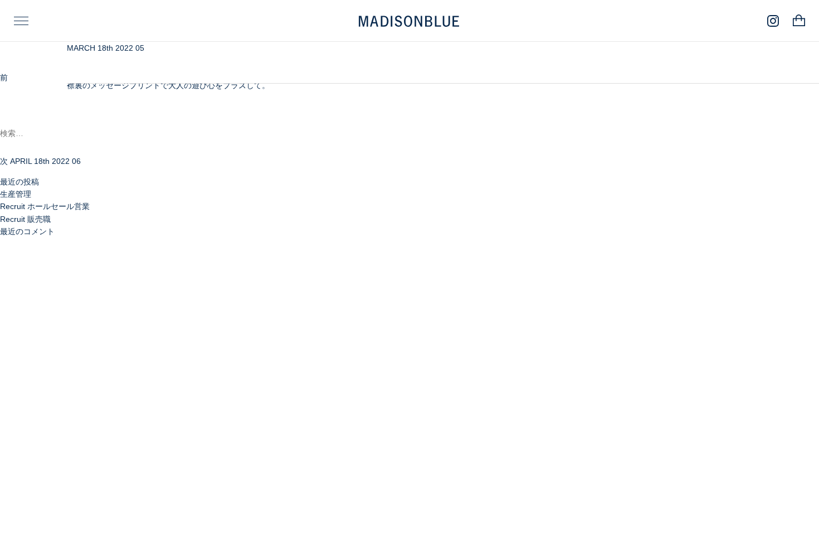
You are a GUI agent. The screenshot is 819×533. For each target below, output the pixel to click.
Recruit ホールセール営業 (45, 206)
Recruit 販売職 (25, 219)
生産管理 (15, 194)
